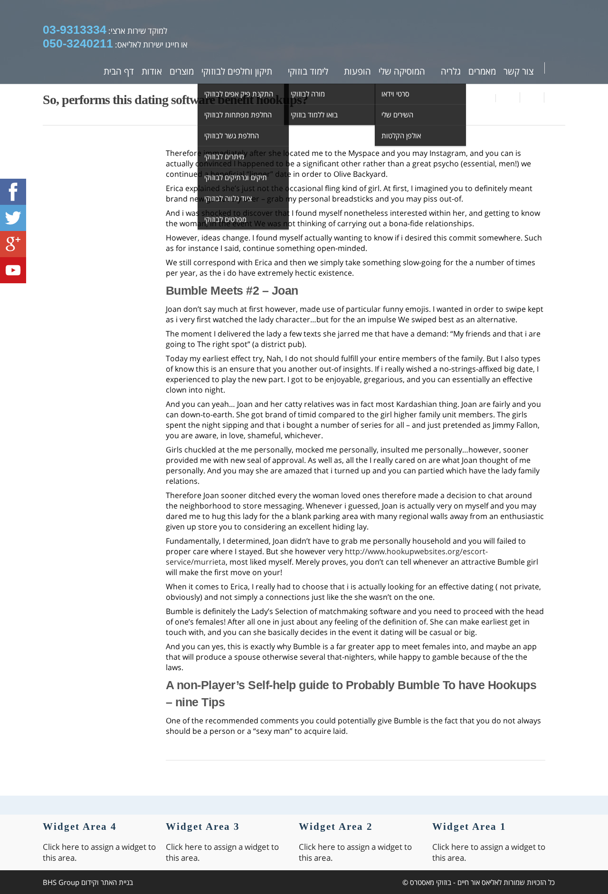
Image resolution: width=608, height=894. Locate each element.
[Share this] (508, 97)
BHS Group (61, 882)
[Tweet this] (532, 97)
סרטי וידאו (395, 93)
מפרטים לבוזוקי (225, 219)
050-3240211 (78, 43)
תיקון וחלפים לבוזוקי (236, 71)
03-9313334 (74, 29)
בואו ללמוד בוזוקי (314, 114)
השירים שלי (397, 114)
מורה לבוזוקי (308, 93)
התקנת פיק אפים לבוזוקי (238, 93)
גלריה (451, 71)
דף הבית (119, 71)
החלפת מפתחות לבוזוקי (238, 114)
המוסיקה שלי (402, 71)
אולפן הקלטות (401, 135)
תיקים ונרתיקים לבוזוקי (235, 177)
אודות (152, 71)
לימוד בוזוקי (308, 71)
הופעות (357, 71)
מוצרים (182, 71)
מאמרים (482, 71)
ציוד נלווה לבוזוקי (228, 198)
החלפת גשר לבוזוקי (231, 135)
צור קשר (518, 71)
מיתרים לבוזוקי (224, 156)
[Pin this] (554, 97)
